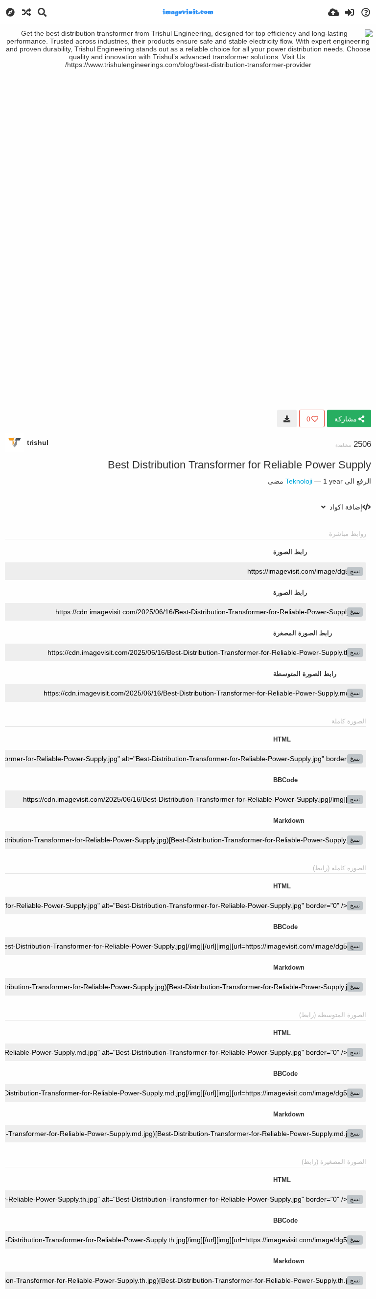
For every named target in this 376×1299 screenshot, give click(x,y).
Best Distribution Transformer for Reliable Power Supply (239, 465)
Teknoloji (298, 481)
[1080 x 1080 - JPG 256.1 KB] (287, 418)
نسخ (355, 571)
